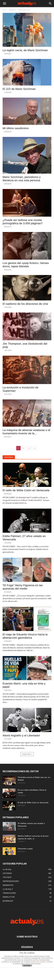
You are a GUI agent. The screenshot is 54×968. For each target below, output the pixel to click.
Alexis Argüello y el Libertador (21, 735)
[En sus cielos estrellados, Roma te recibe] (9, 793)
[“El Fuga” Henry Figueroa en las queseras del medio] (27, 570)
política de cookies (38, 962)
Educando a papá (25, 849)
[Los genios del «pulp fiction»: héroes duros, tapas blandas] (27, 246)
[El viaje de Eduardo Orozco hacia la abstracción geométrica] (27, 619)
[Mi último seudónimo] (27, 111)
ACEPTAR (27, 965)
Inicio (5, 10)
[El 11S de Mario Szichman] (27, 72)
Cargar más (26, 754)
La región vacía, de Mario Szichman (25, 50)
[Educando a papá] (9, 851)
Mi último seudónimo (16, 128)
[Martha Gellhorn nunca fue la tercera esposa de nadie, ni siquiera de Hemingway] (9, 839)
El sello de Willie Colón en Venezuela (26, 490)
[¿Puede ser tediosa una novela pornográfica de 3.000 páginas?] (27, 203)
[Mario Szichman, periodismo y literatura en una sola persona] (27, 155)
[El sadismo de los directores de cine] (27, 288)
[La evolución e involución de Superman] (27, 370)
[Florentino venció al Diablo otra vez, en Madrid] (9, 780)
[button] (4, 3)
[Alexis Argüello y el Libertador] (27, 720)
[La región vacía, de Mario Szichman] (27, 30)
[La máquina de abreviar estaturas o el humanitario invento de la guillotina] (27, 413)
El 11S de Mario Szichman (19, 88)
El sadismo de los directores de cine (25, 303)
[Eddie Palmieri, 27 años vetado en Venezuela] (27, 521)
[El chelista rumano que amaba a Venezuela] (9, 826)
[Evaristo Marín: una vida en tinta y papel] (27, 668)
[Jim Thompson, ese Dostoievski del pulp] (27, 326)
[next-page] (34, 448)
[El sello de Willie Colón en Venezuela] (27, 475)
